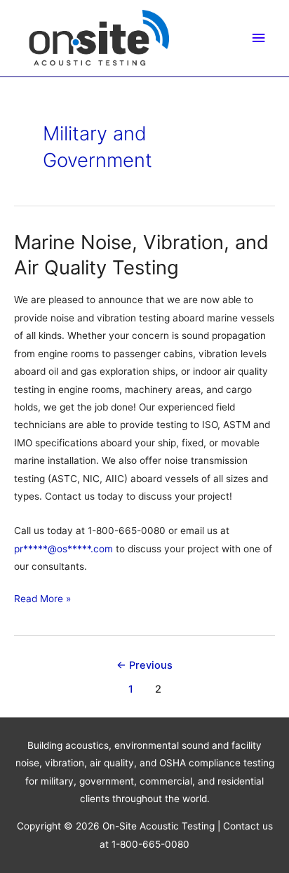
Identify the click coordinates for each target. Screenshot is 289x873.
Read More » (42, 600)
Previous (144, 665)
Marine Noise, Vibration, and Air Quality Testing (141, 254)
